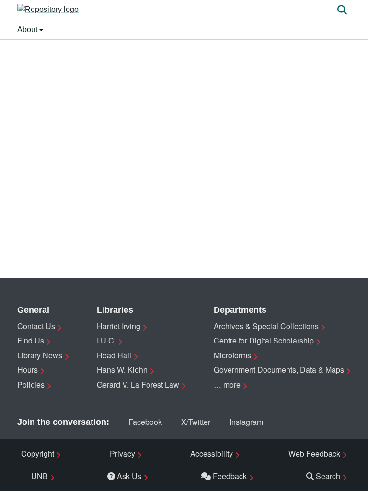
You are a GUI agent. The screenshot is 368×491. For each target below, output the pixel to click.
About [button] (28, 29)
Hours (27, 369)
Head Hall (114, 355)
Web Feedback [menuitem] (314, 453)
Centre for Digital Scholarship (264, 340)
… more (227, 384)
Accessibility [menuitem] (211, 453)
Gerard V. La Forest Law (138, 384)
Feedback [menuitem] (230, 475)
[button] (48, 10)
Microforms (232, 355)
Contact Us (36, 325)
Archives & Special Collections (266, 325)
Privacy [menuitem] (122, 453)
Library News (39, 355)
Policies (31, 384)
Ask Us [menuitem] (129, 475)
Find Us (30, 340)
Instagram (246, 421)
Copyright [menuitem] (37, 453)
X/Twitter (195, 421)
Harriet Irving (118, 325)
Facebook (145, 421)
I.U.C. (106, 340)
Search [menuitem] (328, 475)
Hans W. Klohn (122, 369)
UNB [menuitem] (39, 475)
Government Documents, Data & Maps (279, 369)
